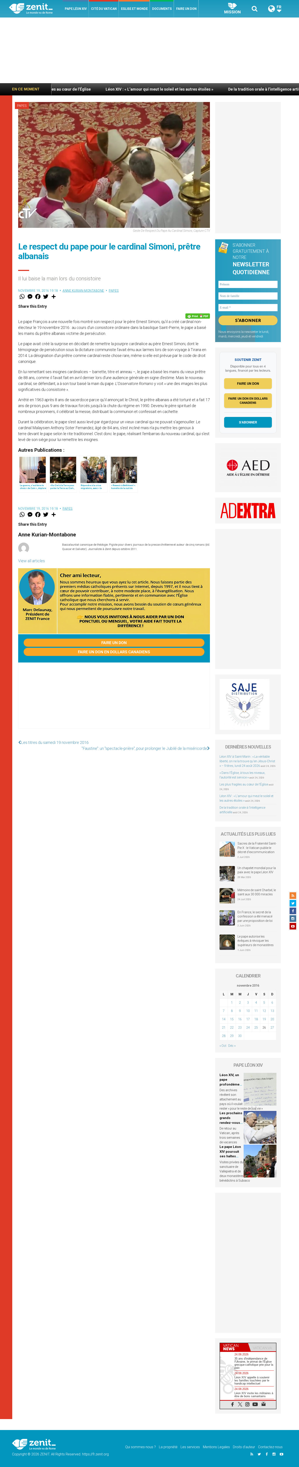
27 (272, 1027)
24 (248, 1027)
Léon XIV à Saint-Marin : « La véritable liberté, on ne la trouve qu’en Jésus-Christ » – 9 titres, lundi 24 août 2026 (247, 761)
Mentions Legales (216, 1447)
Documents (162, 9)
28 (223, 1036)
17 (248, 1019)
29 (232, 1036)
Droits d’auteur (244, 1447)
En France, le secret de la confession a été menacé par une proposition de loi (255, 916)
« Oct (223, 1045)
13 (272, 1011)
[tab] (234, 1347)
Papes (22, 106)
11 (256, 1011)
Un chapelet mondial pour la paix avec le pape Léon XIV (256, 870)
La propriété (168, 1447)
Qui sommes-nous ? (140, 1447)
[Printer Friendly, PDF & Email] (197, 316)
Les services (190, 1447)
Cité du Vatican (104, 9)
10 (248, 1011)
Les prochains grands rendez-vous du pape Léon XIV (231, 1122)
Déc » (232, 1045)
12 (264, 1011)
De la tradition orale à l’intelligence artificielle (218, 89)
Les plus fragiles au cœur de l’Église (244, 784)
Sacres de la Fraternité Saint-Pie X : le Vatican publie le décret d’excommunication (256, 848)
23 (240, 1027)
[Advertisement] (149, 50)
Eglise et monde (134, 9)
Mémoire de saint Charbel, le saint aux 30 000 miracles (256, 892)
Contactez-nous (270, 1447)
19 (264, 1019)
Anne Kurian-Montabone (83, 290)
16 (240, 1019)
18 (256, 1019)
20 (272, 1019)
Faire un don (186, 9)
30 (240, 1036)
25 (256, 1027)
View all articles (31, 561)
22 (232, 1027)
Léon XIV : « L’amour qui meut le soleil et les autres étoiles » (108, 89)
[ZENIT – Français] (36, 9)
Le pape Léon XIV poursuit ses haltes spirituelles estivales (230, 1156)
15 (232, 1019)
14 (223, 1019)
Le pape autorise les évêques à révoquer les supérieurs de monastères (255, 941)
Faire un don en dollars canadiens (114, 652)
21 (223, 1027)
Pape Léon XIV (76, 9)
